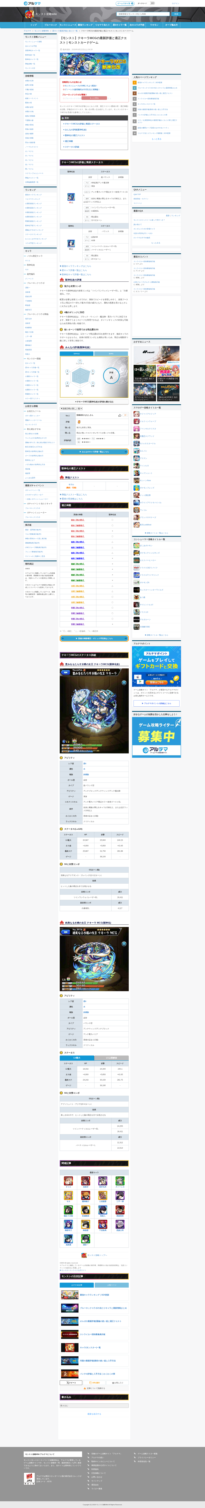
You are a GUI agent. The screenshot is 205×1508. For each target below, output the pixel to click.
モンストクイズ (31, 424)
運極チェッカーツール (33, 420)
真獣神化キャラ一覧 (32, 50)
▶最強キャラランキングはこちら (75, 266)
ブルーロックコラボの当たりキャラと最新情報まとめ (157, 88)
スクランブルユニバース (34, 173)
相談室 (27, 473)
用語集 (27, 469)
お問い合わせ (96, 1477)
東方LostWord (145, 525)
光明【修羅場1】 (78, 591)
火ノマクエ (29, 151)
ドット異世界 (145, 495)
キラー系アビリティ (32, 398)
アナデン (143, 458)
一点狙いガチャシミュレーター (36, 499)
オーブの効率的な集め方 (34, 456)
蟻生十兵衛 (68, 1216)
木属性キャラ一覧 (31, 385)
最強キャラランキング (33, 195)
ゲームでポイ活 (124, 3)
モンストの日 (30, 68)
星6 (84, 763)
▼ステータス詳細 (71, 147)
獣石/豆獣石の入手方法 (33, 447)
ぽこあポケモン (146, 546)
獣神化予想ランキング (33, 225)
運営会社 (95, 1485)
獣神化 (111, 353)
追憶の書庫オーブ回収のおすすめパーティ (153, 128)
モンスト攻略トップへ (97, 1255)
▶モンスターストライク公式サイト (73, 1270)
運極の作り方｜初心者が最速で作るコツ (40, 442)
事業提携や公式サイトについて (104, 1465)
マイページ (138, 203)
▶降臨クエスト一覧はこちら (73, 494)
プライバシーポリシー (147, 1458)
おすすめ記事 (76, 1285)
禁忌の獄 (28, 94)
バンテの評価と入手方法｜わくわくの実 (152, 115)
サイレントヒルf (146, 605)
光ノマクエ (29, 164)
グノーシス (120, 1187)
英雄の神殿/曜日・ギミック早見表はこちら (95, 638)
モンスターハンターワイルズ (151, 590)
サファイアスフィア (148, 414)
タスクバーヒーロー (148, 560)
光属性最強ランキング (33, 217)
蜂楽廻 (85, 1230)
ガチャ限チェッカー (32, 416)
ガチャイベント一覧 (32, 490)
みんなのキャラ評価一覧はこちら (95, 452)
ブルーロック (50, 25)
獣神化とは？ (30, 460)
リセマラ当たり (102, 25)
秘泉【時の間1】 (78, 542)
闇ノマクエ (29, 169)
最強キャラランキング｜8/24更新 (150, 82)
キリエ (68, 1187)
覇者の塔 (28, 103)
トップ (33, 25)
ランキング (175, 216)
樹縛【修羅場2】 (78, 580)
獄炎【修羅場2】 (78, 536)
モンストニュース (68, 25)
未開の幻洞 (29, 81)
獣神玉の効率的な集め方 (34, 451)
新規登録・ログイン (141, 199)
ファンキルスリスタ (148, 429)
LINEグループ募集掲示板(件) (36, 547)
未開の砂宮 (29, 107)
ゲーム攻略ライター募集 (148, 1454)
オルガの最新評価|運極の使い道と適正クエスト (155, 93)
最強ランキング (85, 25)
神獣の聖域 (29, 125)
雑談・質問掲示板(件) (33, 530)
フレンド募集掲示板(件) (34, 552)
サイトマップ (96, 1481)
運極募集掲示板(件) (32, 543)
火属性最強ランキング (33, 203)
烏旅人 (103, 1216)
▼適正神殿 (68, 141)
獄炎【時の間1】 (78, 520)
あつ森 (142, 597)
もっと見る (156, 139)
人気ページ (111, 1285)
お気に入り (118, 1383)
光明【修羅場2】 (78, 602)
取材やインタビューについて (103, 1461)
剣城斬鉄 (85, 1216)
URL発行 (96, 1383)
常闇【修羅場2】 (78, 624)
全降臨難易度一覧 (31, 182)
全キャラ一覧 (30, 363)
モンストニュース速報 (33, 41)
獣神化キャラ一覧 (31, 59)
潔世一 (85, 1245)
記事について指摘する (96, 1388)
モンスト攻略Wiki (46, 14)
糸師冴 (85, 1187)
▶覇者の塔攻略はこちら (71, 499)
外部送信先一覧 (144, 1461)
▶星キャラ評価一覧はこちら (73, 270)
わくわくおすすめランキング (36, 239)
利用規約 (95, 1469)
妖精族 (86, 774)
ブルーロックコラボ (32, 508)
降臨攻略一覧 (30, 64)
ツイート (72, 1383)
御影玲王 (68, 1230)
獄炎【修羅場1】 (78, 525)
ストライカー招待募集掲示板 (148, 99)
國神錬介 (85, 1201)
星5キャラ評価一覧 (32, 372)
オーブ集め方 (171, 25)
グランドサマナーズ (148, 517)
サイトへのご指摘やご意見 (35, 556)
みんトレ (143, 451)
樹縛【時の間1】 (78, 564)
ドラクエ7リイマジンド (149, 575)
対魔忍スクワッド (147, 436)
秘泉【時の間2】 (78, 553)
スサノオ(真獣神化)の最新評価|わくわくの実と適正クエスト (157, 121)
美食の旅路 (29, 129)
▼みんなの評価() (75, 130)
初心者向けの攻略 (31, 434)
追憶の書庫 (29, 134)
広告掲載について (98, 1473)
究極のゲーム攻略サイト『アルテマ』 (106, 1454)
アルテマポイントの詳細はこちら (157, 703)
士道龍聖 (102, 1201)
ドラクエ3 (144, 612)
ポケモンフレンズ (147, 488)
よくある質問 (30, 478)
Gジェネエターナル (148, 443)
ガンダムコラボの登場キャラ (144, 229)
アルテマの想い (97, 1458)
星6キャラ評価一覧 (32, 367)
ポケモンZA (144, 582)
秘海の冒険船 (30, 116)
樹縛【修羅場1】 (78, 569)
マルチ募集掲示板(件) (33, 534)
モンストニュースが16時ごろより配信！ (81, 86)
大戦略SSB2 (145, 627)
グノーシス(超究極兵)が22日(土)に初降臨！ (82, 89)
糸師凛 (68, 1245)
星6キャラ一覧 (120, 25)
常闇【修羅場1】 (78, 613)
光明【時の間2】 (78, 597)
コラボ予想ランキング (33, 243)
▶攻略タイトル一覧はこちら (156, 533)
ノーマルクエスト (31, 147)
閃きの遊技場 (30, 142)
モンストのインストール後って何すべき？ (149, 220)
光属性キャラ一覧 (31, 390)
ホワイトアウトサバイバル (150, 503)
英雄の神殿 (29, 138)
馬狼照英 (120, 1216)
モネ (68, 1201)
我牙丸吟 (102, 1187)
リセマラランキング (32, 199)
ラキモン (154, 25)
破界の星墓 (29, 85)
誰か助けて (138, 224)
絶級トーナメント (31, 98)
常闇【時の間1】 (78, 608)
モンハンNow (145, 480)
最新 (168, 216)
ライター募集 (96, 1489)
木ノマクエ (29, 160)
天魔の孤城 (29, 89)
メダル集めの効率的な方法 (35, 464)
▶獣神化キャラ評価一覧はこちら (75, 274)
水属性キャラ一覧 (31, 381)
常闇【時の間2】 (78, 619)
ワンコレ (143, 510)
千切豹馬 (102, 1230)
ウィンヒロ (144, 466)
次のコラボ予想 (137, 25)
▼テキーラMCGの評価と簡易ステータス (81, 124)
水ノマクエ (29, 156)
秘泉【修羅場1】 (78, 547)
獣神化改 (77, 353)
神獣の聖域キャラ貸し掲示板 (36, 538)
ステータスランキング (33, 234)
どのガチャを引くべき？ (34, 495)
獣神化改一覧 (30, 55)
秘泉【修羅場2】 (78, 558)
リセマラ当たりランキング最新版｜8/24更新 (154, 133)
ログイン (175, 3)
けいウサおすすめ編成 (142, 238)
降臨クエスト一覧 (31, 178)
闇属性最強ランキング (33, 221)
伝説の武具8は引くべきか (143, 233)
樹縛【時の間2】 (78, 575)
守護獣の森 (29, 120)
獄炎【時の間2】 (78, 531)
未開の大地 (29, 111)
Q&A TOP (137, 194)
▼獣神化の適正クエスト (74, 135)
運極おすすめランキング (34, 230)
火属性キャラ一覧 (31, 376)
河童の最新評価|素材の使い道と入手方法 (153, 109)
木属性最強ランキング (33, 212)
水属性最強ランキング (33, 208)
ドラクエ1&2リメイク (149, 568)
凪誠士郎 (120, 1230)
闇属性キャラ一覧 (31, 394)
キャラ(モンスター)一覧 (146, 104)
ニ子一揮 (120, 1201)
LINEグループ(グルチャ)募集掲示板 (147, 282)
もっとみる (155, 243)
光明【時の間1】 (78, 586)
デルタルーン (145, 619)
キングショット (146, 473)
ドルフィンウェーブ (148, 421)
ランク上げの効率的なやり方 (36, 438)
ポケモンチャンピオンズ (150, 553)
